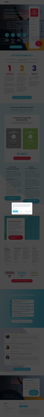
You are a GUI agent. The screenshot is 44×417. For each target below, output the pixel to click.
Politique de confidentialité (26, 213)
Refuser (21, 211)
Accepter (15, 211)
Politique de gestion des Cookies (18, 213)
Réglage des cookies (28, 211)
